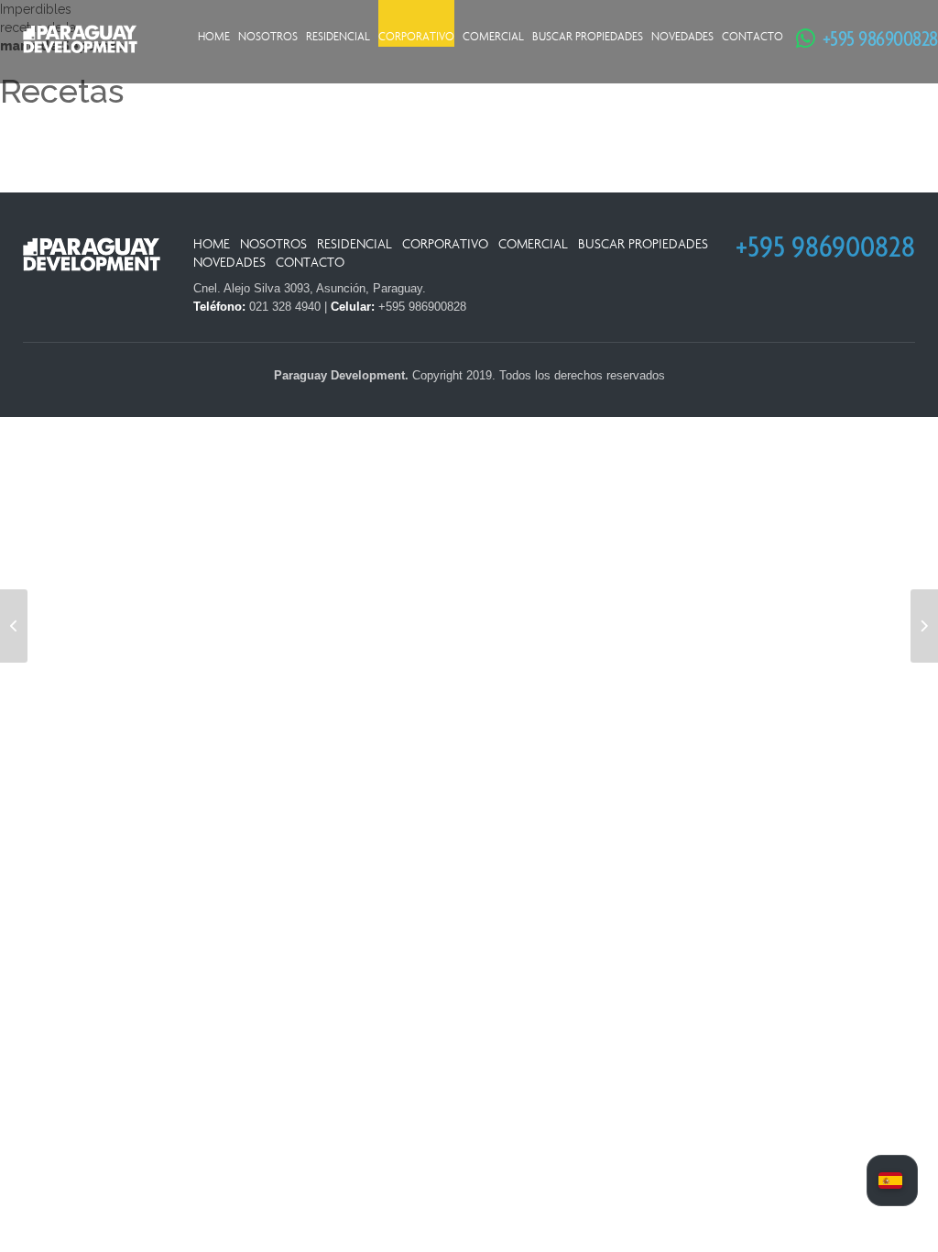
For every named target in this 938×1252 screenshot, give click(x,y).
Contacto (752, 37)
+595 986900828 (869, 38)
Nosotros (268, 37)
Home (214, 37)
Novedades (682, 37)
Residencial (338, 37)
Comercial (493, 37)
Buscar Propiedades (587, 37)
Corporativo (416, 37)
